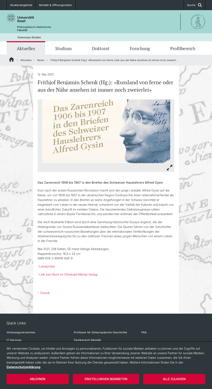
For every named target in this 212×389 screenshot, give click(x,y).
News (40, 60)
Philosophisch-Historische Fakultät (34, 28)
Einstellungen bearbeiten (106, 379)
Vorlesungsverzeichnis (21, 332)
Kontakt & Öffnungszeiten (55, 5)
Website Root (11, 59)
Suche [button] (191, 5)
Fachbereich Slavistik (87, 340)
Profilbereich (182, 48)
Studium (63, 48)
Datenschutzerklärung (23, 367)
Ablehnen (37, 379)
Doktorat (101, 48)
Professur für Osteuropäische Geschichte (100, 332)
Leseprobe (47, 266)
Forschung (140, 48)
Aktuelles (26, 48)
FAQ (144, 332)
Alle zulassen (174, 379)
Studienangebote (21, 5)
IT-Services (14, 340)
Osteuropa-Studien (29, 37)
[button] (170, 167)
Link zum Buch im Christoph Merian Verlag (68, 274)
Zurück (44, 293)
